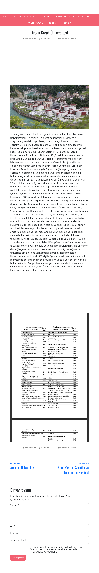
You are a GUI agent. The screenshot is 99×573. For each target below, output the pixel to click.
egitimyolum (30, 38)
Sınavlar (31, 16)
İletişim (67, 23)
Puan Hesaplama (35, 23)
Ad (12, 526)
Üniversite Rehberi (68, 38)
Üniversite (86, 16)
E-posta (15, 533)
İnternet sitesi (18, 540)
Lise (73, 16)
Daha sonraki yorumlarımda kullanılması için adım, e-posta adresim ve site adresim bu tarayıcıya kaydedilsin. (57, 549)
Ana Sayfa (7, 16)
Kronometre (60, 16)
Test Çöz (45, 16)
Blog (19, 16)
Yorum (14, 505)
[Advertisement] (49, 62)
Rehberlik (53, 23)
